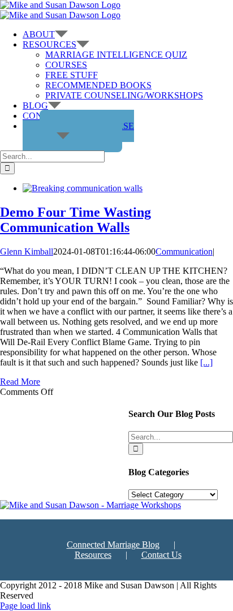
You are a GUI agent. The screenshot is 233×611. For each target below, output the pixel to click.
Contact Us (161, 555)
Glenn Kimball (26, 251)
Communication (184, 251)
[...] (206, 362)
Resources (93, 555)
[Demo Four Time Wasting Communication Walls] (83, 188)
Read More (20, 381)
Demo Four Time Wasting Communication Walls (75, 220)
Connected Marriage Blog (113, 544)
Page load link (25, 605)
